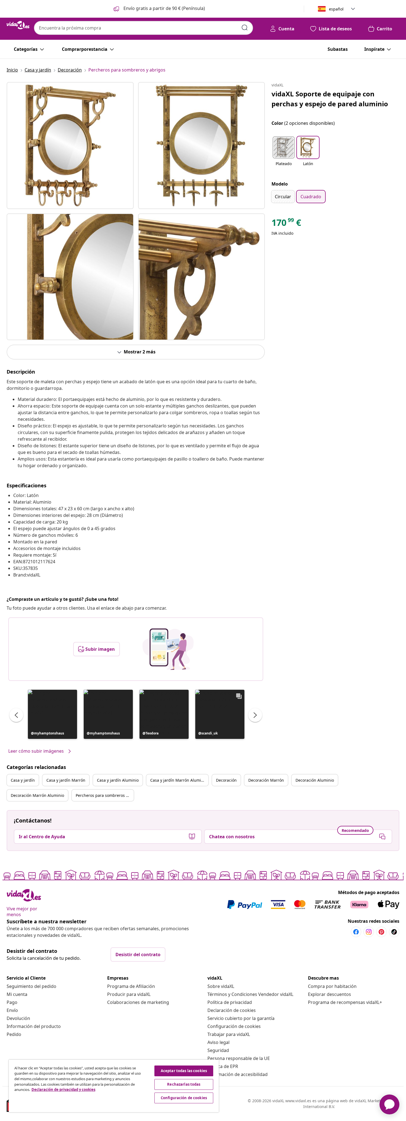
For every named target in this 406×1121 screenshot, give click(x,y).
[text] (286, 224)
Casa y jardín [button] (23, 780)
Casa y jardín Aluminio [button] (118, 780)
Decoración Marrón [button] (266, 780)
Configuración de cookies (234, 1026)
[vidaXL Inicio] (18, 25)
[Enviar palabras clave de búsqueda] (244, 27)
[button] (158, 9)
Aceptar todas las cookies (184, 1070)
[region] (114, 1086)
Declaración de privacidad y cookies (63, 1089)
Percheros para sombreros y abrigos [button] (105, 795)
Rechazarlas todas (183, 1084)
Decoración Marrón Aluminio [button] (37, 795)
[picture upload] (168, 649)
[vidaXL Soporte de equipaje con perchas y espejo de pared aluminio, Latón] (70, 145)
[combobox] (143, 28)
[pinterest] (381, 932)
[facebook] (356, 932)
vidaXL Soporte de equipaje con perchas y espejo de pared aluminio (329, 98)
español (336, 9)
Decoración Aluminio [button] (315, 780)
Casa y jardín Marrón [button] (65, 780)
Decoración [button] (226, 780)
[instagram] (368, 932)
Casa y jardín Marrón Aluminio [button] (178, 780)
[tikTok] (394, 932)
